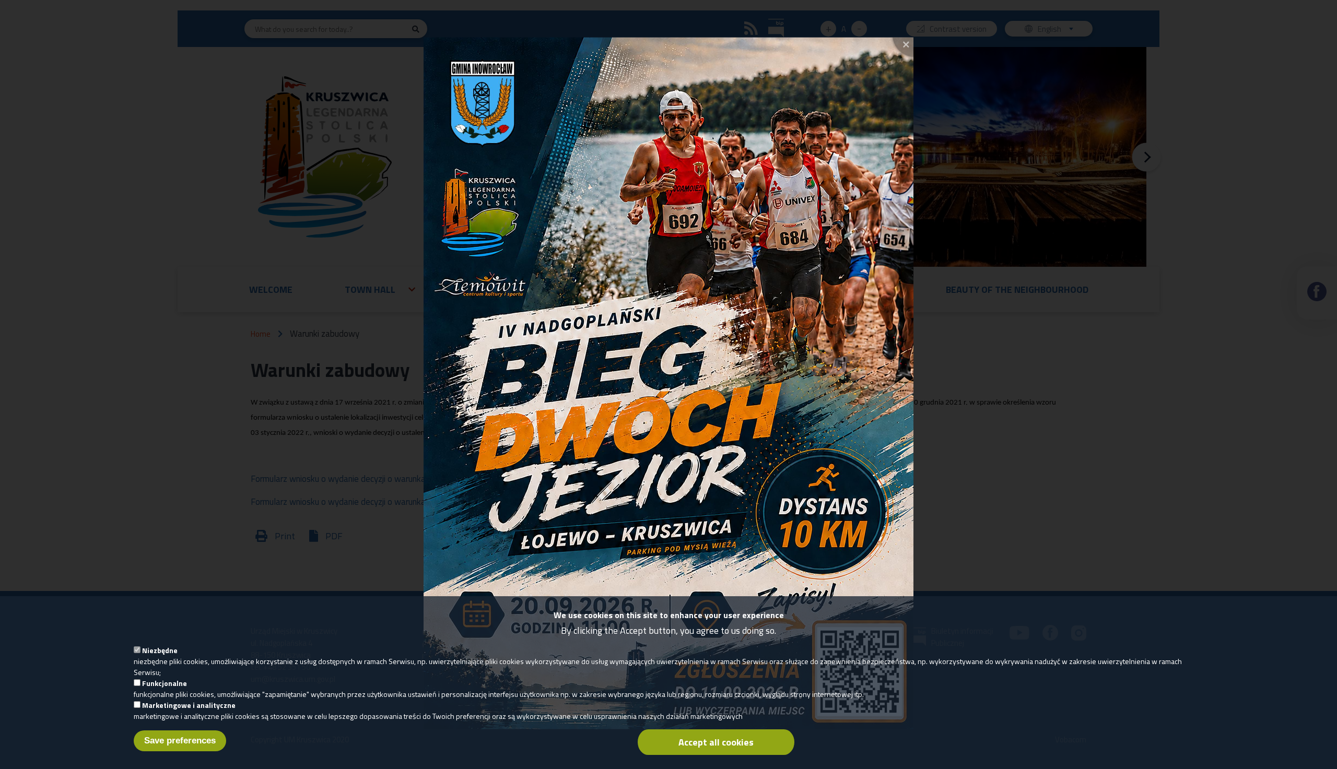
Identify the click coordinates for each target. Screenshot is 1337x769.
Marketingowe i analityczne (189, 705)
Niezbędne (160, 650)
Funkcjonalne (164, 683)
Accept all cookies (716, 742)
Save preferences (180, 741)
